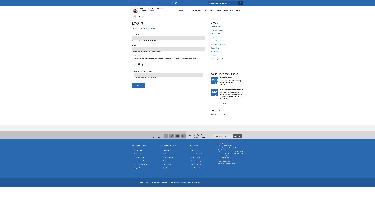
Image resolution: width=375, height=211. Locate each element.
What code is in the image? (143, 71)
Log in (136, 29)
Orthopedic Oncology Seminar (231, 89)
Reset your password (148, 28)
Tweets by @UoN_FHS (218, 114)
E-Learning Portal (217, 59)
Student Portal (216, 51)
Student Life (160, 3)
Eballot (213, 37)
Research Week (226, 78)
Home (137, 3)
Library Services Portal (141, 164)
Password (135, 45)
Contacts (194, 150)
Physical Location (168, 157)
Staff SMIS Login (139, 157)
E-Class (213, 55)
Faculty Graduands (217, 30)
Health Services (196, 164)
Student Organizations (218, 41)
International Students (218, 44)
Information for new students (229, 10)
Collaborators (167, 150)
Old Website (167, 154)
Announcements (139, 161)
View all (223, 103)
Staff (146, 3)
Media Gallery (195, 157)
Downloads (166, 161)
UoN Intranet (138, 150)
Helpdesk (137, 168)
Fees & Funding (196, 161)
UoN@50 (175, 3)
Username (135, 34)
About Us (182, 10)
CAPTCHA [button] (136, 55)
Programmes (196, 10)
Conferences (167, 164)
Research (208, 10)
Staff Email (137, 154)
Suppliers (166, 168)
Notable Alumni (216, 33)
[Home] (135, 10)
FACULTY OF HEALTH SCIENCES (151, 8)
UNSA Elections (216, 26)
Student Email (215, 48)
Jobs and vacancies (197, 154)
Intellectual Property (197, 168)
